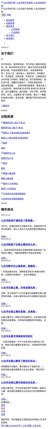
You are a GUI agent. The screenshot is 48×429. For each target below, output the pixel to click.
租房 (3, 148)
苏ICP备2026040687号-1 (11, 426)
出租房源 (10, 23)
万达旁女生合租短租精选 (12, 199)
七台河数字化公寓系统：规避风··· (19, 266)
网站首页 (10, 20)
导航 (9, 15)
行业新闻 (15, 32)
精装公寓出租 (7, 178)
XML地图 (27, 426)
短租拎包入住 (7, 158)
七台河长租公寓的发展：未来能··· (19, 311)
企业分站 (37, 426)
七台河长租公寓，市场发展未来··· (19, 287)
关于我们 (10, 35)
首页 (3, 405)
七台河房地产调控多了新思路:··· (18, 220)
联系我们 (10, 38)
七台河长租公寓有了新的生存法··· (19, 361)
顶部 (3, 414)
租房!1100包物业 (8, 189)
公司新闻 (15, 29)
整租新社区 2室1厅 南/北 (12, 128)
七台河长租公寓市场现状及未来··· (19, 382)
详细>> (4, 236)
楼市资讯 (10, 26)
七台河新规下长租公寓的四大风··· (19, 244)
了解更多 (5, 106)
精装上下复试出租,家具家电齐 (14, 138)
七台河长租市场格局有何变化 (17, 336)
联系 (3, 408)
